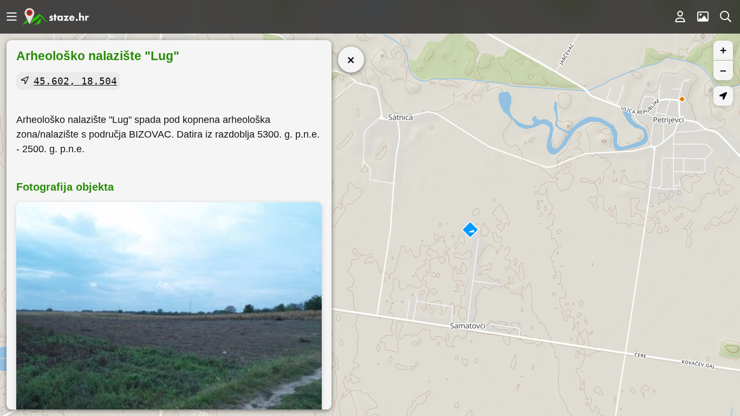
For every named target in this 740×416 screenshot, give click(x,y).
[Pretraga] (725, 16)
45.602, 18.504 (75, 81)
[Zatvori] (351, 60)
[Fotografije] (702, 16)
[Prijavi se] (679, 16)
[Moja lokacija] (723, 96)
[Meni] (11, 16)
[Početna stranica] (56, 16)
